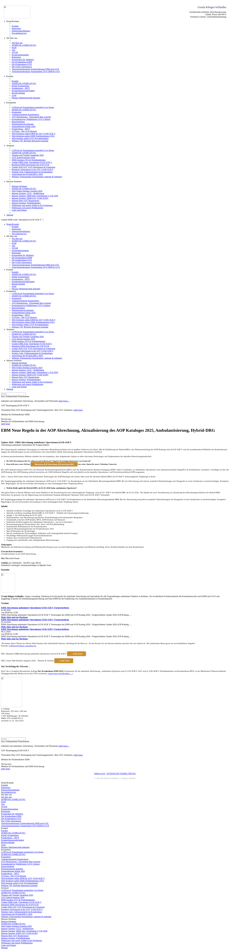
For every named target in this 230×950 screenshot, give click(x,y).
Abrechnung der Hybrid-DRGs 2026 (27, 174)
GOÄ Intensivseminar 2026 (23, 157)
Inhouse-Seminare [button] (14, 181)
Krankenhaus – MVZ (21, 88)
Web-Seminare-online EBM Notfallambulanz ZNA (33, 136)
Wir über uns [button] (11, 38)
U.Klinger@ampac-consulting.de (22, 646)
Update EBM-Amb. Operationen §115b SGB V (32, 162)
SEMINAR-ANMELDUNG (24, 45)
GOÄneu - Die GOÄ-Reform (24, 131)
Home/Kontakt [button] (12, 21)
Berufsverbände (18, 93)
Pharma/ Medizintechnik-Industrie (26, 98)
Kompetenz (16, 112)
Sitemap (9, 215)
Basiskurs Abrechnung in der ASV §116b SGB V (33, 169)
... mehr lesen (76, 654)
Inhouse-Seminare (19, 186)
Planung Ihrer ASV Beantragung (25, 200)
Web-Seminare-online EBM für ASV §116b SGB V (34, 134)
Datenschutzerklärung (21, 31)
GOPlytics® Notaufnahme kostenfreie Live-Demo (33, 107)
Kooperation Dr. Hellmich (23, 59)
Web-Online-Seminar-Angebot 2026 (27, 191)
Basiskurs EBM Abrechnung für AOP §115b (30, 165)
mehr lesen (78, 410)
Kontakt (15, 26)
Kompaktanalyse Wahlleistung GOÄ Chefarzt (31, 119)
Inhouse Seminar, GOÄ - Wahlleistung (28, 193)
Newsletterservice (19, 33)
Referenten (16, 57)
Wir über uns (17, 43)
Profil (14, 47)
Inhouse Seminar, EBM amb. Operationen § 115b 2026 (35, 196)
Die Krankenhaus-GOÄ (22, 64)
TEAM (15, 52)
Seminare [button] (10, 329)
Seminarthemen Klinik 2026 (23, 126)
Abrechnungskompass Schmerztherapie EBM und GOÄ (35, 69)
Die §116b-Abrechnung (22, 67)
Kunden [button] (9, 76)
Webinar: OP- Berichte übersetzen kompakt (30, 141)
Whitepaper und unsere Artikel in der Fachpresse (32, 205)
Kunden (15, 81)
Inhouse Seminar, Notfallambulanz (26, 203)
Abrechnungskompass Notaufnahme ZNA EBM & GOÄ (36, 71)
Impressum (16, 28)
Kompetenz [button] (11, 102)
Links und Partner (19, 210)
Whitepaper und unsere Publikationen (27, 208)
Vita (13, 50)
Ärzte (14, 95)
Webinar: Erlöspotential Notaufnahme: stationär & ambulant (37, 177)
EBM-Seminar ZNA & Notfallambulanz (29, 160)
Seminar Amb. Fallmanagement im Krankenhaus (32, 172)
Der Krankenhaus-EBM (22, 62)
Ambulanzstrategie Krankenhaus (25, 114)
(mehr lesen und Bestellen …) (60, 673)
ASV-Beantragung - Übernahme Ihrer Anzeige (31, 117)
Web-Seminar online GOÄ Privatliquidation (30, 138)
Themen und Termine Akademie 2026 (28, 155)
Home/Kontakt (12, 224)
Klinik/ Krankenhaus (20, 86)
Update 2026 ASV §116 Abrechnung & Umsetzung (33, 167)
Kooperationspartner (20, 55)
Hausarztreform (18, 122)
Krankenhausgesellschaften (23, 91)
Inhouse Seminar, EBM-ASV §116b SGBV (30, 198)
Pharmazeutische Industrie (23, 124)
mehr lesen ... (64, 401)
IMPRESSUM (99, 774)
